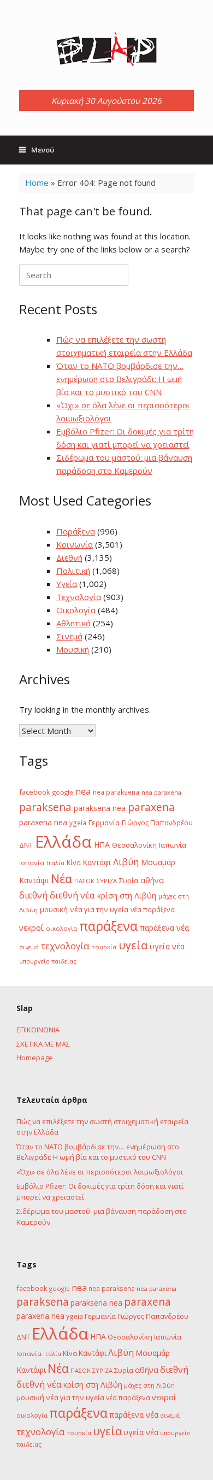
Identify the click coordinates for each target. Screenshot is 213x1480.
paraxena (151, 807)
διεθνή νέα (72, 895)
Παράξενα (75, 531)
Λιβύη (126, 861)
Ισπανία (31, 863)
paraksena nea (100, 808)
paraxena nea (43, 822)
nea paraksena (116, 792)
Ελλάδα (63, 842)
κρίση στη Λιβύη (126, 895)
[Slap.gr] (106, 49)
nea (83, 791)
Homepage (34, 1057)
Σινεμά (69, 636)
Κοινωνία (74, 544)
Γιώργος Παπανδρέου (157, 822)
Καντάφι (97, 862)
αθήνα (152, 879)
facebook (34, 792)
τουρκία (104, 947)
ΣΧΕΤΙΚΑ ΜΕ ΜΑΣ (43, 1044)
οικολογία (61, 928)
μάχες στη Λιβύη (149, 1385)
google (62, 792)
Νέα (61, 878)
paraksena (45, 807)
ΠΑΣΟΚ (84, 881)
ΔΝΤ (26, 845)
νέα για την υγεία (99, 909)
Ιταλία (55, 863)
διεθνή (33, 895)
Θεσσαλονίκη (134, 845)
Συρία (128, 880)
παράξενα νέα (164, 928)
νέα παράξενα (153, 909)
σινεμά (29, 947)
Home (37, 182)
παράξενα (108, 926)
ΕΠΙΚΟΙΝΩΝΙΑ (38, 1030)
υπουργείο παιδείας (47, 961)
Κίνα (74, 862)
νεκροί (31, 927)
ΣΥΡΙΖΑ (107, 881)
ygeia (77, 822)
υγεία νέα (167, 946)
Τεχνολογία (78, 596)
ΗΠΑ (102, 844)
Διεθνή (69, 557)
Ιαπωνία (172, 845)
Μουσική (72, 649)
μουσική (54, 909)
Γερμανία (104, 822)
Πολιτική (73, 570)
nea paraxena (161, 792)
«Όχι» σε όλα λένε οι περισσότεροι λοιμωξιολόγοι (99, 1172)
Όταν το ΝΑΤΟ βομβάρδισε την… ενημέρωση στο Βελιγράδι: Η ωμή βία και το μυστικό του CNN (120, 378)
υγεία (133, 945)
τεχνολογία (65, 945)
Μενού (42, 150)
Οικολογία (76, 609)
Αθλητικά (73, 623)
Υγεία (66, 583)
